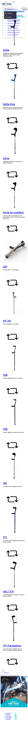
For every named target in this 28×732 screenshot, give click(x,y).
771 (5, 537)
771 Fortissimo (12, 645)
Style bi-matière (13, 212)
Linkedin (8, 719)
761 (5, 483)
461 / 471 (8, 591)
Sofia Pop (9, 104)
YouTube (8, 716)
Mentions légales (10, 727)
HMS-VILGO (10, 722)
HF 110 (7, 320)
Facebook (8, 713)
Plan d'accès (20, 722)
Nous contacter (21, 724)
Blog (13, 1)
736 (5, 429)
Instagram (8, 717)
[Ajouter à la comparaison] (12, 71)
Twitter (7, 714)
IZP (5, 266)
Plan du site (10, 723)
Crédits (10, 730)
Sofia (6, 50)
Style (6, 158)
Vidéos (21, 727)
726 (5, 374)
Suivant (6, 672)
